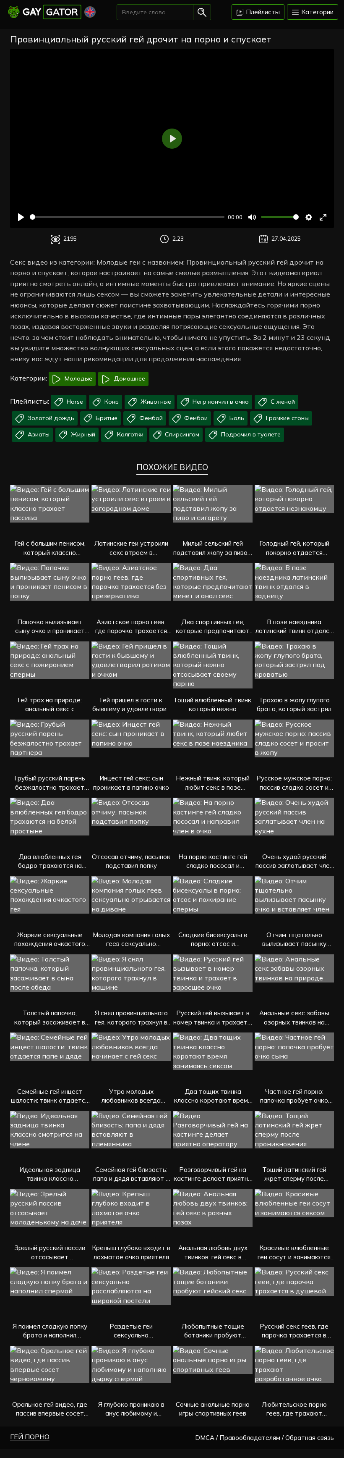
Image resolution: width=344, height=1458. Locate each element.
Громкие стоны (286, 418)
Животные (155, 401)
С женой (282, 401)
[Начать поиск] (202, 12)
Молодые (77, 378)
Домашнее (128, 378)
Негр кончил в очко (220, 401)
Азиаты (38, 434)
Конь (111, 401)
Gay (50, 12)
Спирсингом (181, 434)
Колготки (129, 434)
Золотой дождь (50, 418)
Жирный (82, 434)
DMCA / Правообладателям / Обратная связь (264, 1438)
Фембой (150, 418)
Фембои (195, 418)
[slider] (127, 217)
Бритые (105, 418)
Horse (74, 401)
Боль (236, 418)
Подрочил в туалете (250, 434)
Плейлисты (262, 12)
